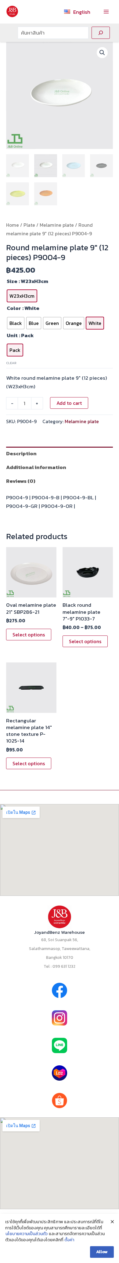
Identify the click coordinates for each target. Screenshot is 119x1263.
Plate (29, 225)
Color (14, 308)
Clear (11, 362)
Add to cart (69, 403)
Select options (29, 634)
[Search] (101, 33)
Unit (12, 335)
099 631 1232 (63, 966)
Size (12, 281)
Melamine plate (57, 225)
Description (21, 453)
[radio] (22, 296)
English (81, 12)
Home (12, 225)
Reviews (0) (20, 481)
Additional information (36, 467)
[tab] (59, 453)
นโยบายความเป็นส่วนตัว (26, 1234)
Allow (102, 1252)
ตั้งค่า (69, 1240)
